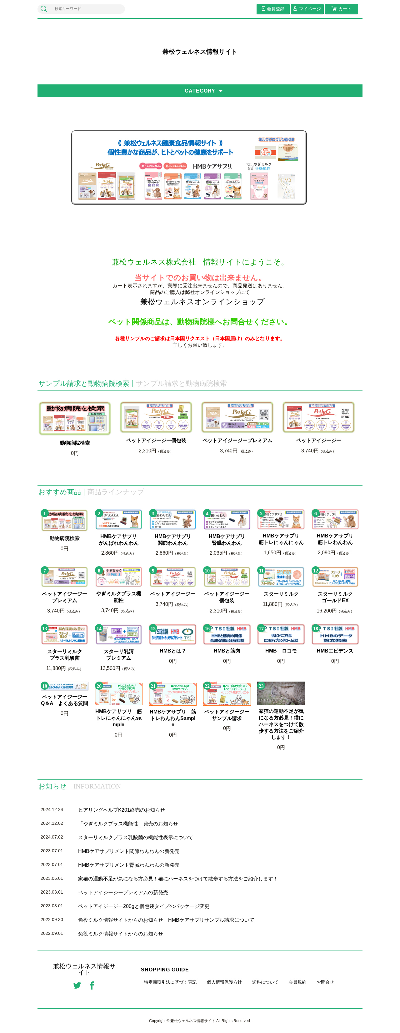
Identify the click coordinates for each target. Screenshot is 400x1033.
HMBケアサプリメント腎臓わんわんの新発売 (128, 865)
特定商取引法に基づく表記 (170, 982)
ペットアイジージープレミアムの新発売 (123, 892)
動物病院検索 (75, 443)
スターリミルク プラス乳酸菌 (67, 655)
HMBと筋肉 (227, 650)
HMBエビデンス (335, 650)
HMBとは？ (173, 650)
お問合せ (325, 982)
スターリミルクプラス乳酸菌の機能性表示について (135, 837)
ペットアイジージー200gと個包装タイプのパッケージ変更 (143, 906)
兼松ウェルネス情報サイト (200, 51)
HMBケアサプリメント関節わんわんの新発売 (128, 851)
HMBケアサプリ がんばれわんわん (120, 540)
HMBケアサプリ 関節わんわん (176, 540)
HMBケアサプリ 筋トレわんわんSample (173, 718)
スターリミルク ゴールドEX (338, 597)
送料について (265, 982)
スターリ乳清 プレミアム (123, 655)
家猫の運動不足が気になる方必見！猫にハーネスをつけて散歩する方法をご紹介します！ (281, 724)
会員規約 (297, 982)
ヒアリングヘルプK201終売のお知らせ (121, 810)
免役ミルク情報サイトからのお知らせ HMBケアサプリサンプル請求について (166, 920)
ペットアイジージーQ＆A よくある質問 (64, 700)
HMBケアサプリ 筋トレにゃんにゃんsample (118, 718)
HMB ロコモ (281, 650)
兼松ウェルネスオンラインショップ (202, 302)
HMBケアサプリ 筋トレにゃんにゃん (282, 539)
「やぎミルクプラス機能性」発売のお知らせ (128, 823)
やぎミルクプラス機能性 (118, 597)
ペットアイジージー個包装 (156, 440)
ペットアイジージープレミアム (237, 440)
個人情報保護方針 (224, 982)
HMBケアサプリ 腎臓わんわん (230, 540)
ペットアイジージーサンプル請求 (226, 715)
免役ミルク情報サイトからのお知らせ (120, 933)
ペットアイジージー (318, 440)
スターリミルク (281, 594)
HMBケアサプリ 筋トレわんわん (338, 539)
